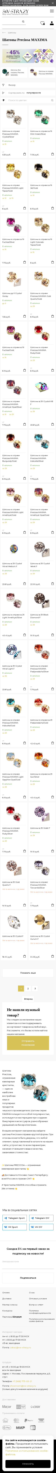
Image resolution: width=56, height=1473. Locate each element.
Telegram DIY (42, 1218)
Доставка (6, 1298)
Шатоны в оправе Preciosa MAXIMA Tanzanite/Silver (39, 885)
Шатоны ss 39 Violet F (40, 828)
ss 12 (4, 198)
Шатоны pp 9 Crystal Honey (12, 294)
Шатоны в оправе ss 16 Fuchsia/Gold (13, 348)
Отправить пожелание (28, 1043)
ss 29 (32, 306)
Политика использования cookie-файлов (41, 1320)
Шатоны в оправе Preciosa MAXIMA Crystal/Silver (11, 134)
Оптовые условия (38, 1298)
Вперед (28, 999)
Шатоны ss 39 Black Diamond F (39, 616)
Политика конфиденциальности (40, 1311)
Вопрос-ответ (36, 1304)
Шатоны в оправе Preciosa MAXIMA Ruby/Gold (39, 350)
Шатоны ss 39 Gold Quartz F (11, 883)
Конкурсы (7, 1310)
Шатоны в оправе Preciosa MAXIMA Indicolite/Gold (11, 723)
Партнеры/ (12, 1317)
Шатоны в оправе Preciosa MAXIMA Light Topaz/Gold (12, 188)
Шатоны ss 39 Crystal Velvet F (40, 564)
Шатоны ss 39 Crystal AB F (41, 402)
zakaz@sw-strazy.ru (20, 1347)
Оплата (5, 1292)
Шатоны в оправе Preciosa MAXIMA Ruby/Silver (11, 831)
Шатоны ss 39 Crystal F (12, 936)
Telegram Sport (16, 1218)
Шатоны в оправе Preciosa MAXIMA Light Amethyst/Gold (12, 512)
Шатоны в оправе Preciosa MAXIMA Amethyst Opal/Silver (12, 404)
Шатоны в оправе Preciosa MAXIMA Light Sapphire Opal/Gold (12, 777)
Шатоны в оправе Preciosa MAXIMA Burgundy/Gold (11, 458)
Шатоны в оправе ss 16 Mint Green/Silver (41, 132)
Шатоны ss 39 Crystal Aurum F (40, 937)
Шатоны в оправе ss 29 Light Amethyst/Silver (13, 616)
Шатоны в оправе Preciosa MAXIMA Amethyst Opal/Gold (39, 512)
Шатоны (12, 32)
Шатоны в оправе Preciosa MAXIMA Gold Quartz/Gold (40, 296)
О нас (32, 1292)
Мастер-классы (9, 1304)
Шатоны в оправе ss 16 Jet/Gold (41, 186)
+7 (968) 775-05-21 (22, 1381)
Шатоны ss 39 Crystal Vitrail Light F (12, 667)
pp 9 (4, 303)
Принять (28, 1464)
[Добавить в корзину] (24, 154)
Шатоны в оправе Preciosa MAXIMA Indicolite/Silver (39, 458)
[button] (31, 100)
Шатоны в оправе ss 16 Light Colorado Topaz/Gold (41, 242)
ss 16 (4, 144)
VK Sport (13, 1227)
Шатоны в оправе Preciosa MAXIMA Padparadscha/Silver (39, 669)
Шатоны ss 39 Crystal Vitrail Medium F (12, 564)
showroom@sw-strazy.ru (23, 1386)
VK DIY (38, 1227)
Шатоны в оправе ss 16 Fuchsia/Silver (13, 240)
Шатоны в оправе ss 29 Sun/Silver (41, 775)
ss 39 (32, 412)
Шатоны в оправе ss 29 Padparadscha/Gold (41, 721)
